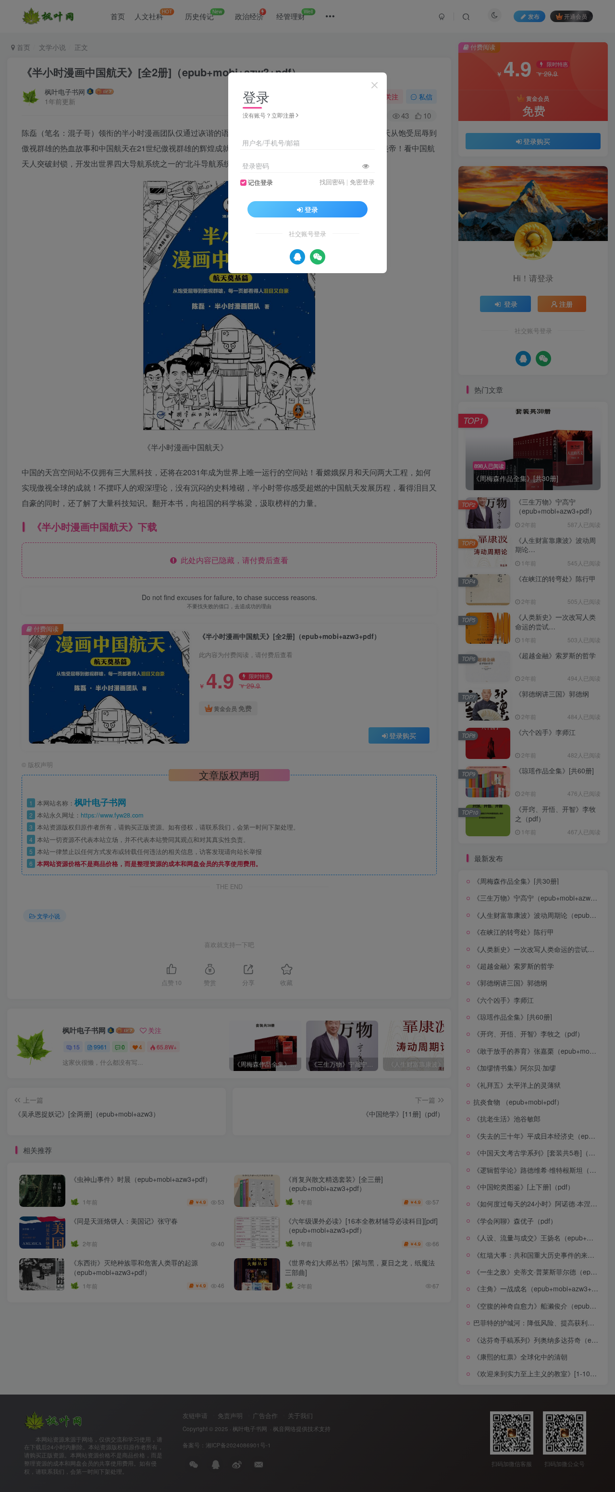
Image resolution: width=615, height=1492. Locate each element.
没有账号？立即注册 (269, 115)
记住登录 (260, 182)
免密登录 (362, 182)
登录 (311, 209)
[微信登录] (317, 257)
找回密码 (332, 182)
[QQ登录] (297, 257)
